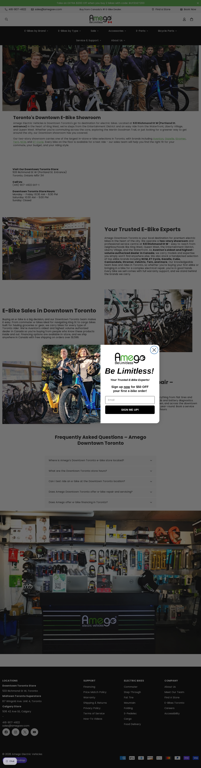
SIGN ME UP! (130, 409)
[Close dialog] (154, 350)
